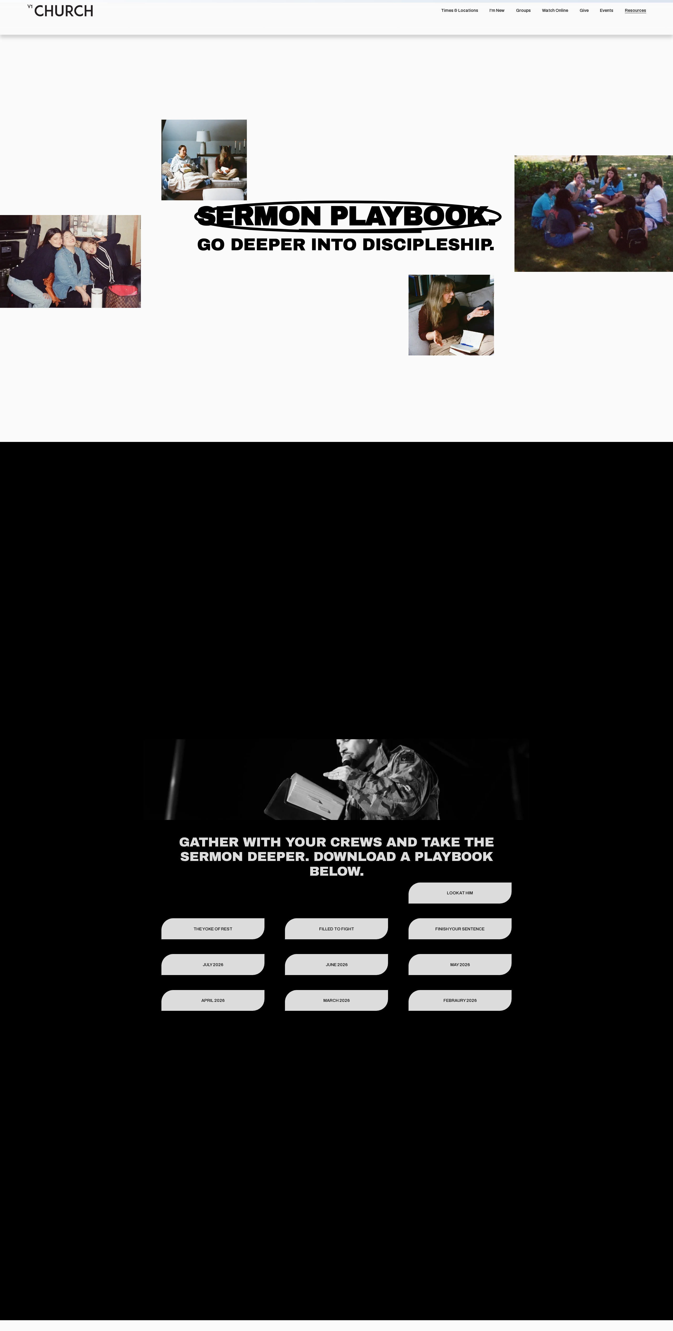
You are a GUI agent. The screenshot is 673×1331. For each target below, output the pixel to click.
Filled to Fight (336, 929)
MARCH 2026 (336, 1000)
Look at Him (460, 893)
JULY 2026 (213, 964)
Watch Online (555, 10)
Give (584, 10)
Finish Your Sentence (460, 929)
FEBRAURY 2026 (460, 1000)
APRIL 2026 (213, 1000)
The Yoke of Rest (212, 929)
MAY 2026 (460, 964)
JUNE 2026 (337, 964)
